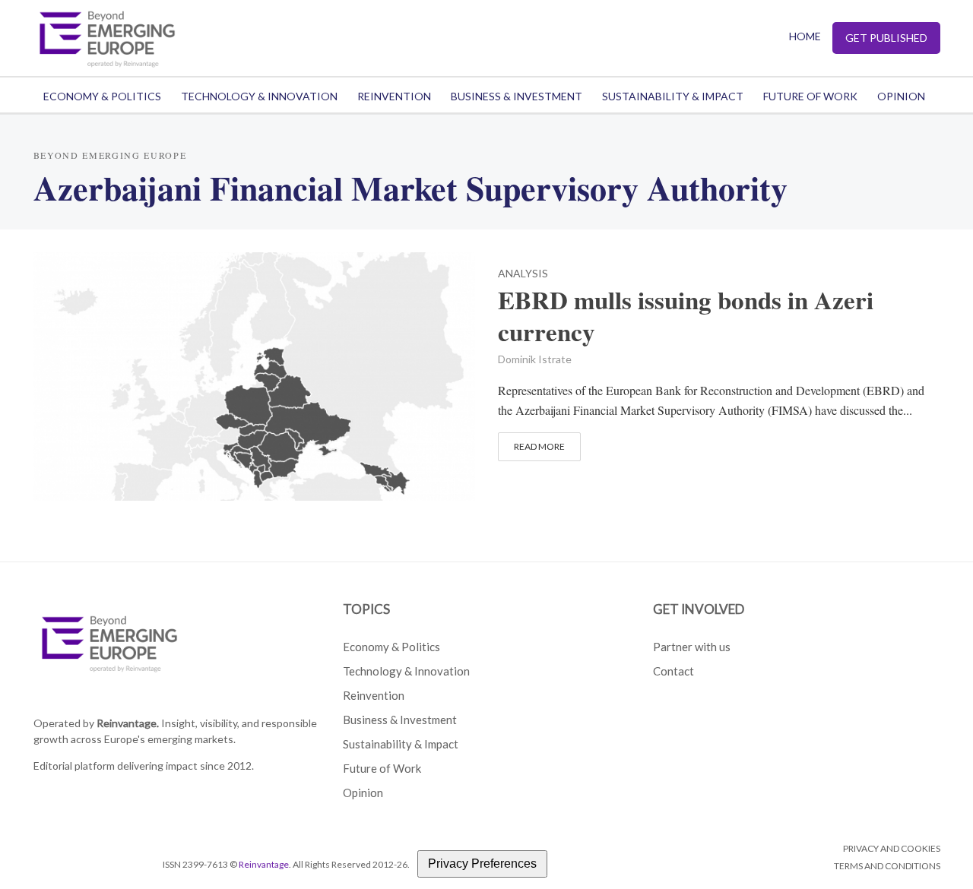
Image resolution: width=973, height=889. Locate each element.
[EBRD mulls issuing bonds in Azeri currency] (254, 374)
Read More (539, 446)
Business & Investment (516, 96)
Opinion (901, 96)
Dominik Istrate (535, 359)
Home (805, 36)
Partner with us (692, 646)
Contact (673, 671)
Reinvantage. (128, 723)
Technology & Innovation (259, 96)
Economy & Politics (102, 96)
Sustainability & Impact (672, 96)
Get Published (886, 37)
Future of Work (810, 96)
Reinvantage (264, 864)
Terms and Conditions (887, 866)
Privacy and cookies (891, 848)
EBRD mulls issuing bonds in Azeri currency (685, 316)
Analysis (523, 274)
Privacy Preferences (482, 863)
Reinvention (394, 96)
